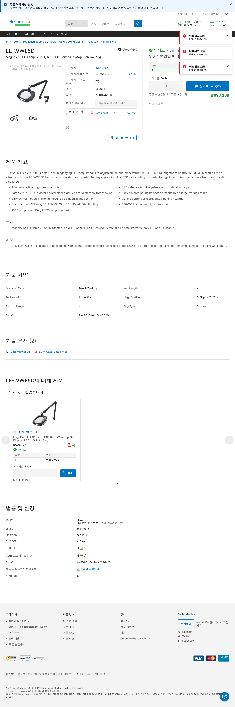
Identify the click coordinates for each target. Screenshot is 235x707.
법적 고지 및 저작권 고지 (41, 674)
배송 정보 (68, 638)
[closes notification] (230, 4)
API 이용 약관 (84, 674)
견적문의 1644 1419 (17, 620)
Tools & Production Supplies (29, 41)
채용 (123, 632)
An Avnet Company (17, 687)
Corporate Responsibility (135, 638)
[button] (12, 34)
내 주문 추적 (70, 620)
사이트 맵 (100, 674)
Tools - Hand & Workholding (66, 41)
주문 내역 (68, 626)
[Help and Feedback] (224, 696)
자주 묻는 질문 (14, 644)
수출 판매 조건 (66, 674)
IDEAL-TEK (101, 67)
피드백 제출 (12, 638)
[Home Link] (19, 23)
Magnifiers (109, 41)
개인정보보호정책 (15, 674)
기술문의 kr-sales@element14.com (26, 626)
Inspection (93, 41)
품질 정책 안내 (128, 626)
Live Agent (12, 632)
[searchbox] (111, 23)
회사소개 (125, 620)
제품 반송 (68, 632)
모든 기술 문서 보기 (125, 112)
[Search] (138, 23)
